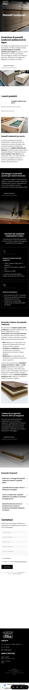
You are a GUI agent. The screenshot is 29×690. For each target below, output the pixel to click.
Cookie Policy (7, 672)
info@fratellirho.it (8, 650)
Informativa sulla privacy (20, 561)
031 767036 (6, 647)
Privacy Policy (22, 572)
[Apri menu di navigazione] (27, 3)
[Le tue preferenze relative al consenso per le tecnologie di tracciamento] (2, 687)
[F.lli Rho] (5, 3)
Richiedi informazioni (8, 65)
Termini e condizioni (17, 573)
